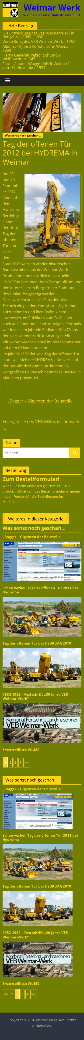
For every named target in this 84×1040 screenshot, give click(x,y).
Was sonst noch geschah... (23, 135)
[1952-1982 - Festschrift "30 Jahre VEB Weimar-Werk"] (42, 703)
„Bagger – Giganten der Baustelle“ (38, 401)
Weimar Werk (52, 7)
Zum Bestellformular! (31, 479)
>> (26, 762)
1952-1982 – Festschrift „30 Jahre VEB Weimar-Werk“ (35, 696)
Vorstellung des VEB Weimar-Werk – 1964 (39, 41)
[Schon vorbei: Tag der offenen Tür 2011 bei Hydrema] (42, 596)
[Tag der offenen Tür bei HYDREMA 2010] (42, 647)
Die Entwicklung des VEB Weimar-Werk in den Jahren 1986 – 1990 (38, 34)
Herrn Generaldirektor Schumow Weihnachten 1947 (31, 57)
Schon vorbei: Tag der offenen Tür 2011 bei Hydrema (40, 590)
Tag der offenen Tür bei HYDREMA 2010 (37, 643)
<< (6, 994)
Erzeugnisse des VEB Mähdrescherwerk (41, 425)
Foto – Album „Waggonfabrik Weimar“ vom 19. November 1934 (36, 65)
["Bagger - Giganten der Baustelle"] (42, 541)
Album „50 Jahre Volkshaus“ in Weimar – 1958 (38, 48)
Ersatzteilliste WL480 (21, 749)
